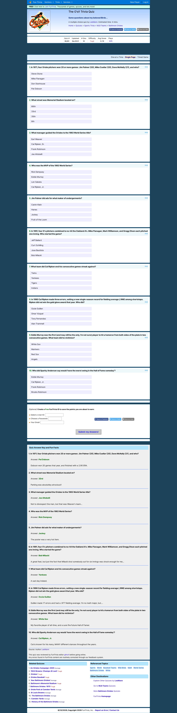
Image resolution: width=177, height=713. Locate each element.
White (108, 670)
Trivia (57, 2)
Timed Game (142, 57)
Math (130, 668)
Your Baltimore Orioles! (40, 680)
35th (33, 116)
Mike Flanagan (37, 78)
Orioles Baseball (38, 677)
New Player (135, 2)
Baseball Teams (109, 668)
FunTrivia (102, 696)
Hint (146, 67)
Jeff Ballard (36, 240)
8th (32, 121)
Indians (34, 288)
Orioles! (34, 674)
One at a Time (117, 57)
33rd (33, 111)
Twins (34, 273)
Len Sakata (36, 182)
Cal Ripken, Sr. (37, 144)
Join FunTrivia (50, 7)
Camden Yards (37, 699)
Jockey (34, 214)
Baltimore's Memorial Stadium (44, 683)
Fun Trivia (37, 2)
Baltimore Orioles (97, 670)
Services (67, 2)
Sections (48, 2)
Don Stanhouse (38, 84)
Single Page (130, 57)
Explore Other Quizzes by (108, 681)
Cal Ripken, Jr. (37, 187)
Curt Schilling (37, 245)
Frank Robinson (38, 149)
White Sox (35, 344)
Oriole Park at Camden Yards (43, 690)
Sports (92, 668)
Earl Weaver (36, 139)
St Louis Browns (38, 693)
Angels (34, 359)
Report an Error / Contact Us (107, 710)
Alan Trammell (37, 324)
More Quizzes (107, 691)
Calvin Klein (36, 205)
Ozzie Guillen (37, 308)
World (99, 668)
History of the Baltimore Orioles (45, 702)
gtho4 (66, 655)
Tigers (34, 283)
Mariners (35, 349)
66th (33, 106)
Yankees (35, 278)
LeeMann (94, 22)
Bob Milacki (36, 255)
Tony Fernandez (38, 319)
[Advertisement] (88, 48)
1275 (110, 41)
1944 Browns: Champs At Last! (44, 671)
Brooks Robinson (39, 392)
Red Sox (35, 354)
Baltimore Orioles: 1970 (40, 686)
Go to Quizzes (105, 686)
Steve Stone (36, 74)
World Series (138, 668)
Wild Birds (122, 668)
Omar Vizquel (37, 313)
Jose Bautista (37, 250)
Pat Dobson (36, 89)
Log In (145, 2)
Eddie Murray (37, 177)
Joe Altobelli (36, 154)
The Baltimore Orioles (41, 696)
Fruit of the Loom (39, 220)
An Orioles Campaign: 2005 (42, 668)
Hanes (34, 209)
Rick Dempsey (37, 172)
